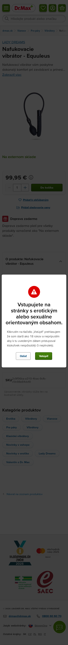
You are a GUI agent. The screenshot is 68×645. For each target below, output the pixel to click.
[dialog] (34, 322)
